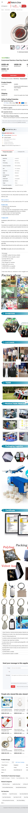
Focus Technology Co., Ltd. (17, 807)
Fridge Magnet (4, 765)
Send (13, 686)
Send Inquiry (13, 75)
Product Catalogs (20, 762)
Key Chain (13, 9)
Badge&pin (16, 765)
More (2, 803)
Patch (2, 767)
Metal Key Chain (19, 9)
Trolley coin (3, 770)
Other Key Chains (6, 784)
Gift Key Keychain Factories (8, 800)
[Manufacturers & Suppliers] (14, 2)
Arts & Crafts (7, 9)
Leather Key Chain (16, 784)
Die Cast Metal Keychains (7, 787)
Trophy (15, 767)
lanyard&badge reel (18, 770)
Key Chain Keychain (6, 797)
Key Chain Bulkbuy (21, 800)
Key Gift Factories (13, 794)
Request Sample (23, 78)
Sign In (3, 145)
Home (2, 9)
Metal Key (4, 794)
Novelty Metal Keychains (21, 787)
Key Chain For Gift (17, 797)
